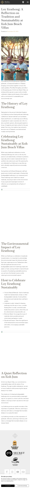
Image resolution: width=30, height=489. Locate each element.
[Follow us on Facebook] (6, 471)
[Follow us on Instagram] (12, 471)
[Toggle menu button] (27, 2)
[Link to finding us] (23, 2)
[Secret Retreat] (15, 453)
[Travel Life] (15, 461)
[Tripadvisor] (23, 471)
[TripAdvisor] (14, 445)
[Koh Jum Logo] (5, 2)
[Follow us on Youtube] (17, 471)
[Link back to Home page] (15, 435)
